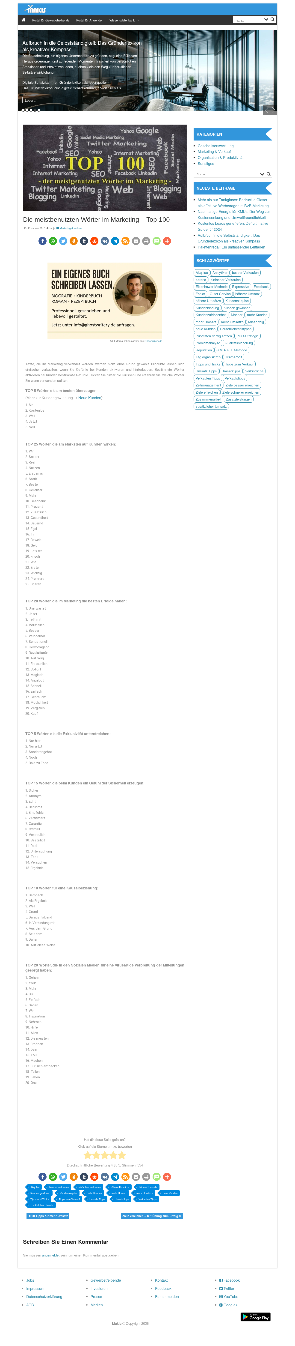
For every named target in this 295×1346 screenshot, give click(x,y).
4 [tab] (34, 110)
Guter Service (220, 293)
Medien (97, 1304)
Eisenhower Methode (211, 286)
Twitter (228, 1288)
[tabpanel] (147, 70)
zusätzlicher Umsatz (41, 1205)
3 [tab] (31, 110)
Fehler (200, 293)
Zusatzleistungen (238, 399)
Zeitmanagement (208, 385)
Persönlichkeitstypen (235, 328)
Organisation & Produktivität (220, 157)
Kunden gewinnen (40, 1193)
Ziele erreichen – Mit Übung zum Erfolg (150, 1216)
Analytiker (219, 272)
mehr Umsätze (144, 1193)
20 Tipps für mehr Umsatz (50, 1216)
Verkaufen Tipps (148, 1199)
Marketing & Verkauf (71, 228)
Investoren (99, 1288)
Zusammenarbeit (208, 399)
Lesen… (31, 100)
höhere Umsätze (120, 1187)
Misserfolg (256, 321)
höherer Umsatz (148, 1187)
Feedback (261, 286)
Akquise (34, 1187)
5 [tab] (38, 110)
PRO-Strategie (247, 335)
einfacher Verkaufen (90, 1187)
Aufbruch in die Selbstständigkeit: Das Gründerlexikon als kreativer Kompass (82, 46)
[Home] (23, 20)
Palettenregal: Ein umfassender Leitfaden (231, 247)
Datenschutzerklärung (44, 1296)
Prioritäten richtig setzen (214, 335)
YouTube (230, 1296)
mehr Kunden (94, 1193)
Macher (236, 314)
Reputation (204, 349)
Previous (266, 110)
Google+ (230, 1304)
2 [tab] (27, 110)
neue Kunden (170, 1193)
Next (273, 110)
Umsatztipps (122, 1199)
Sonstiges (206, 163)
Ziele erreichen (207, 392)
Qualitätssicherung (239, 342)
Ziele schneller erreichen (240, 392)
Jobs (30, 1280)
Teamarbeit (233, 356)
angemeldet (50, 1255)
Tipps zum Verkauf (69, 1199)
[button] (42, 241)
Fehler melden (167, 1296)
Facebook (231, 1280)
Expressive (240, 286)
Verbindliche (254, 370)
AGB (30, 1304)
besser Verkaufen (59, 1187)
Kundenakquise (68, 1193)
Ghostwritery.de (153, 341)
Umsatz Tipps (97, 1199)
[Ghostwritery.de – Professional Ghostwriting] (104, 301)
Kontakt (161, 1280)
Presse (96, 1296)
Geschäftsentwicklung (216, 145)
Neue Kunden (89, 397)
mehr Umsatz (119, 1193)
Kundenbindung (207, 307)
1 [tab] (23, 110)
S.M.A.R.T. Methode (231, 349)
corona (201, 279)
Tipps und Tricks (39, 1199)
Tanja (52, 228)
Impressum (35, 1288)
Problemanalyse (208, 342)
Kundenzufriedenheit (211, 314)
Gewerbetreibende (106, 1280)
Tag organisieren (208, 356)
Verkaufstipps (235, 378)
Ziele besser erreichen (242, 385)
